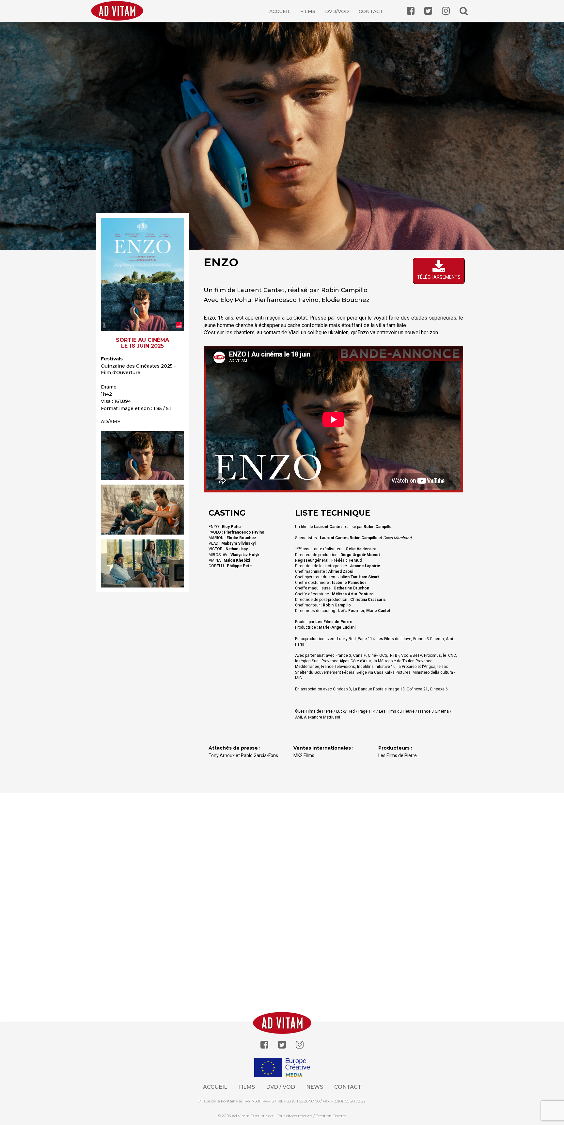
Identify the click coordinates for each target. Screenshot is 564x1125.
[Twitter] (282, 1045)
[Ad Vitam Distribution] (119, 15)
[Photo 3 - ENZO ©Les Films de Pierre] (142, 563)
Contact (371, 11)
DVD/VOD (337, 11)
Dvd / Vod (280, 1087)
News (314, 1087)
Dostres (339, 1115)
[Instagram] (299, 1045)
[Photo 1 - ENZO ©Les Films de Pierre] (142, 455)
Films (307, 11)
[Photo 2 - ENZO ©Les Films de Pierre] (142, 510)
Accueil (279, 11)
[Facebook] (264, 1045)
